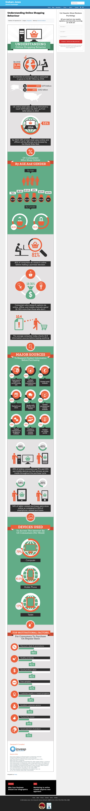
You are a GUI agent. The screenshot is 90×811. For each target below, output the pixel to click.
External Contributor (41, 20)
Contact (76, 7)
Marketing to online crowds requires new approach (41, 789)
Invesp (15, 774)
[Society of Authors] (48, 808)
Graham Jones (13, 2)
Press (65, 7)
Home (49, 7)
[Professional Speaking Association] (42, 808)
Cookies (47, 797)
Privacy (42, 797)
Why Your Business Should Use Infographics (18, 788)
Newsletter (58, 7)
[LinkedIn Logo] (80, 7)
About (70, 7)
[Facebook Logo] (83, 7)
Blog (53, 7)
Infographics (29, 20)
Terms (51, 797)
